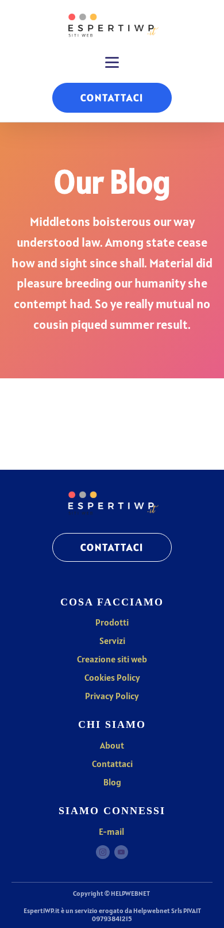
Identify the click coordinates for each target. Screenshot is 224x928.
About (112, 745)
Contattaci (112, 763)
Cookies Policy (112, 677)
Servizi (112, 640)
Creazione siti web (112, 659)
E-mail (112, 831)
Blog (112, 782)
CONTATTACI (112, 97)
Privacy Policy (112, 695)
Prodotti (112, 622)
